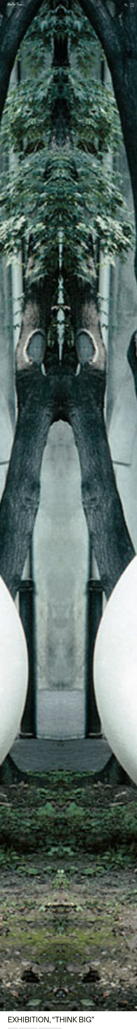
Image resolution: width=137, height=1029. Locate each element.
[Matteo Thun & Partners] (11, 4)
